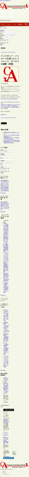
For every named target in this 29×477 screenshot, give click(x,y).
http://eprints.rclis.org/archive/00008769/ (9, 98)
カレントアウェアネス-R (6, 101)
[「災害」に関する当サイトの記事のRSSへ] (5, 381)
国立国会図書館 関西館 (5, 443)
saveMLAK (5, 402)
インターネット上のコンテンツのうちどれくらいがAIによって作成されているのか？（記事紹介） (5, 257)
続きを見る (3, 192)
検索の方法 (5, 437)
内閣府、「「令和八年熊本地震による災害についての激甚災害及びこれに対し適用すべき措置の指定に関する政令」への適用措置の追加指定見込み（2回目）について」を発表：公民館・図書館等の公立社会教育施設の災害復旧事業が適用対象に (5, 237)
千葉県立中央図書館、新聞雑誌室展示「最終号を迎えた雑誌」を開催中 (5, 268)
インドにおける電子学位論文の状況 (11, 140)
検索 (1, 44)
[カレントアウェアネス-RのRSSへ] (3, 300)
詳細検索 (2, 30)
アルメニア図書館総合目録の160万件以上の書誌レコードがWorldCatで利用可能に (6, 276)
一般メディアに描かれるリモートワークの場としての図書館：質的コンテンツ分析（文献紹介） (5, 315)
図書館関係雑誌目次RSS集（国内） (6, 421)
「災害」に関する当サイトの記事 (5, 379)
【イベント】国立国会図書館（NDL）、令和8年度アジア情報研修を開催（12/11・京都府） (6, 287)
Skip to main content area (5, 0)
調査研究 (20, 24)
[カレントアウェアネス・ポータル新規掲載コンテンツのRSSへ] (8, 418)
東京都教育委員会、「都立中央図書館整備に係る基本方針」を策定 (5, 338)
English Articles (26, 24)
